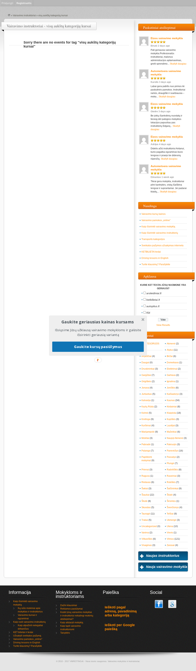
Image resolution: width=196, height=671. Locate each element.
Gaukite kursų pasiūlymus (98, 346)
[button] (97, 322)
